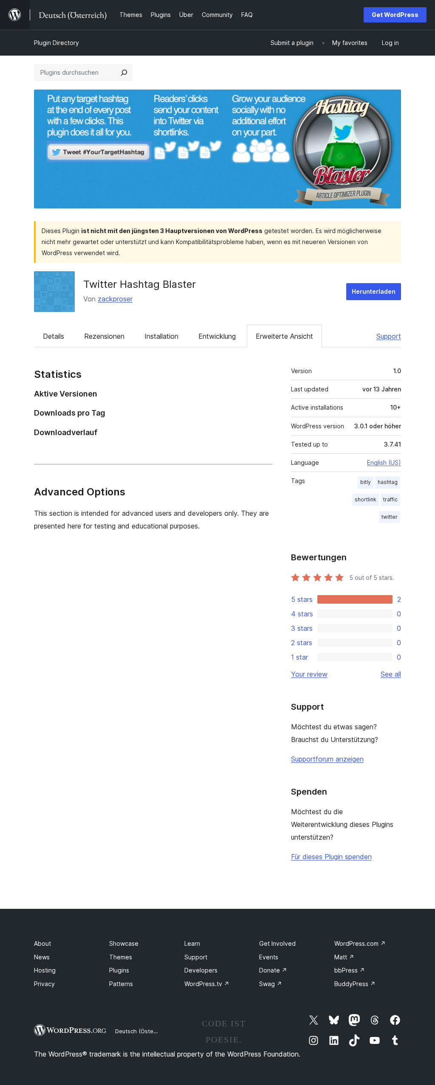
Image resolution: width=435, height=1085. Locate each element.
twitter (389, 517)
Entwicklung (217, 336)
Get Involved (277, 943)
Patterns (121, 983)
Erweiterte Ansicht (284, 336)
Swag (270, 983)
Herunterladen (373, 291)
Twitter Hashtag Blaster (139, 284)
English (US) (384, 462)
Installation (161, 336)
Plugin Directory (56, 42)
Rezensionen (104, 336)
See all (391, 674)
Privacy (44, 983)
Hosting (45, 970)
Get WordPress (395, 14)
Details (53, 336)
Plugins (119, 970)
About (42, 943)
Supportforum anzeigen (327, 759)
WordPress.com (360, 943)
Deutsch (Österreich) (142, 1031)
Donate (273, 970)
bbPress (349, 970)
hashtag (388, 482)
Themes (120, 957)
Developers (201, 970)
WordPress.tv (206, 983)
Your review (309, 674)
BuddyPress (355, 983)
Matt (344, 957)
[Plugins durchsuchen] (124, 72)
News (42, 957)
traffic (390, 499)
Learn (192, 943)
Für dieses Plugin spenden (331, 856)
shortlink (365, 499)
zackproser (115, 299)
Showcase (123, 943)
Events (268, 957)
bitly (365, 482)
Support (388, 336)
